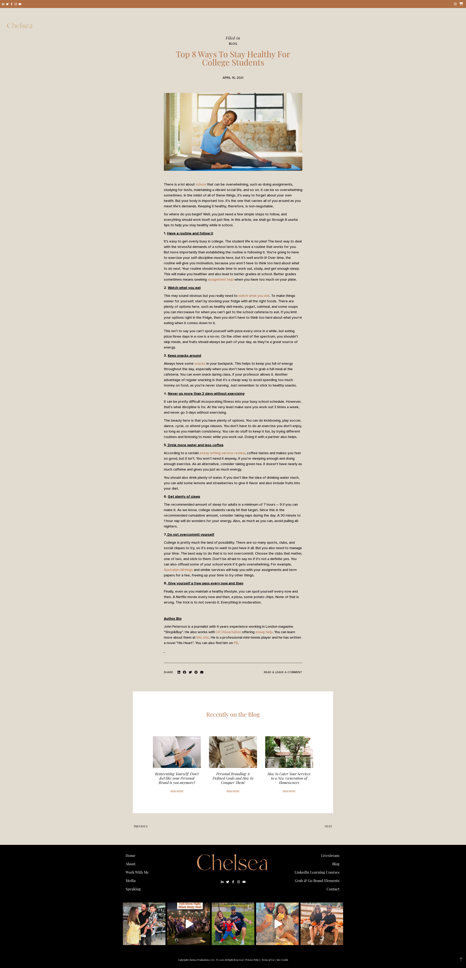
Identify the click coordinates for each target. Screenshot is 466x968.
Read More (177, 791)
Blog (335, 863)
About (130, 863)
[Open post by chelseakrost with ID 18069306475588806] (144, 924)
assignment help (221, 279)
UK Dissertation (228, 632)
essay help (264, 632)
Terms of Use (268, 959)
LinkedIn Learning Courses (317, 872)
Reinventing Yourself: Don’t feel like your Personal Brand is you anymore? (177, 778)
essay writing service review (222, 453)
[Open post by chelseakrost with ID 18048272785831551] (322, 924)
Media (131, 880)
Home (130, 855)
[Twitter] (7, 4)
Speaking (133, 888)
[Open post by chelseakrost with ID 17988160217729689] (277, 924)
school (201, 184)
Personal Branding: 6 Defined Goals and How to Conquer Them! (233, 778)
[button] (179, 672)
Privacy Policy (252, 959)
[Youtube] (20, 4)
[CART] (460, 3)
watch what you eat (253, 296)
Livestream (330, 855)
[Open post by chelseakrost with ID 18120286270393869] (233, 924)
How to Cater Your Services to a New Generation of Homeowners (289, 778)
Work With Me (137, 872)
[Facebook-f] (11, 4)
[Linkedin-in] (3, 4)
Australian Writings (178, 570)
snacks (200, 363)
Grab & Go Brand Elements (317, 880)
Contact (333, 888)
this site (202, 637)
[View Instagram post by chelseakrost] (162, 940)
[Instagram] (15, 4)
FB (236, 643)
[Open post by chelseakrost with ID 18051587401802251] (188, 924)
